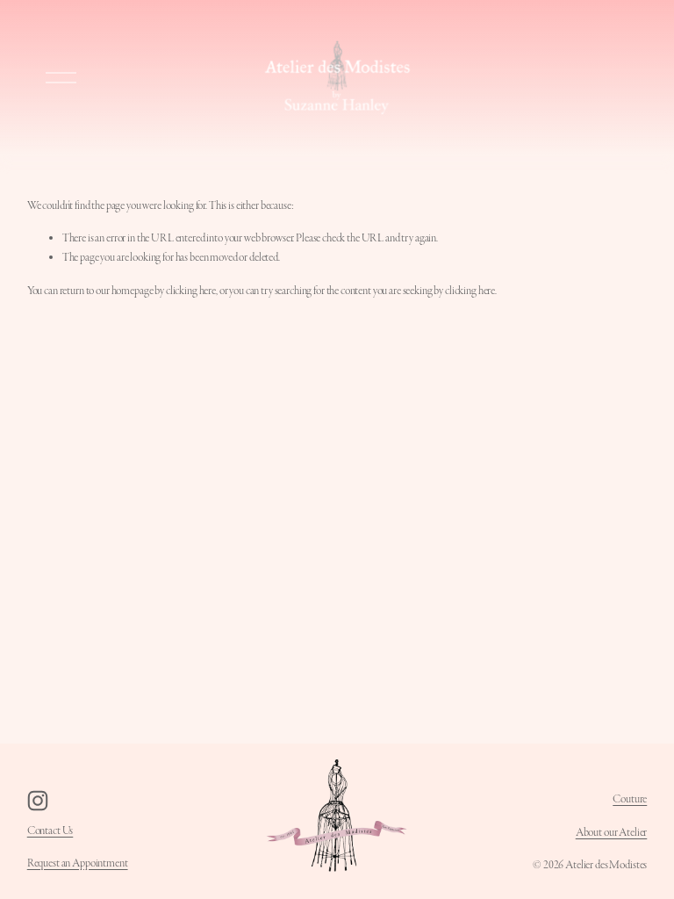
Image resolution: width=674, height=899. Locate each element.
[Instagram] (37, 800)
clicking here (191, 291)
